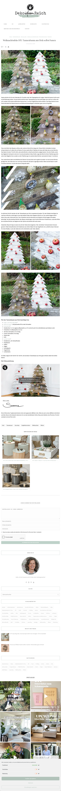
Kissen (29, 613)
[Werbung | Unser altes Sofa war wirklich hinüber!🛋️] (46, 727)
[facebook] (26, 582)
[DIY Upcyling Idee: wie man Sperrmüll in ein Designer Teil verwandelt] (16, 447)
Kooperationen (13, 666)
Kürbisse (48, 613)
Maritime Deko (5, 616)
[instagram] (28, 582)
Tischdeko (17, 622)
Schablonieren (23, 619)
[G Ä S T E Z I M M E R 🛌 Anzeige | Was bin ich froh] (15, 727)
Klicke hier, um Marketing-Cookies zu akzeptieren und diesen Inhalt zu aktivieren (30, 380)
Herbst (12, 613)
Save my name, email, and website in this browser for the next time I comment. (22, 532)
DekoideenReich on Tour (7, 610)
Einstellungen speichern (30, 787)
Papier (55, 616)
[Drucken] (9, 47)
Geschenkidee (5, 613)
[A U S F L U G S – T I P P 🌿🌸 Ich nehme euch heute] (15, 696)
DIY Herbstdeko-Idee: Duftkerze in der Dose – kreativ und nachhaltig (16, 489)
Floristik (25, 610)
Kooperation (45, 24)
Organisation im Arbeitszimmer (40, 616)
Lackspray (54, 613)
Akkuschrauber (8, 324)
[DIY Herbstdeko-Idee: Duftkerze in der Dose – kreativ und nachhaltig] (16, 475)
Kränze (42, 613)
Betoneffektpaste (44, 607)
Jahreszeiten (21, 24)
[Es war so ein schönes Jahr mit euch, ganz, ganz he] (46, 757)
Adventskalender (11, 607)
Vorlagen (36, 622)
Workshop (55, 622)
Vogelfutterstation (33, 36)
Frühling (31, 610)
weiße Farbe (7, 339)
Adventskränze (5, 663)
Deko (51, 607)
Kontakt (27, 28)
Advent (3, 607)
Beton (37, 607)
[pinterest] (31, 582)
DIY (12, 24)
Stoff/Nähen (4, 669)
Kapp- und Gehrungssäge (10, 322)
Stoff (12, 622)
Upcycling (24, 36)
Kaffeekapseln (23, 613)
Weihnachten (43, 36)
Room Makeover (14, 619)
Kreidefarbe (36, 613)
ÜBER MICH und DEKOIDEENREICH (12, 28)
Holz (10, 36)
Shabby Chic (53, 619)
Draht (20, 610)
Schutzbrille (7, 326)
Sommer (56, 666)
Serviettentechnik (45, 619)
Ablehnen (30, 783)
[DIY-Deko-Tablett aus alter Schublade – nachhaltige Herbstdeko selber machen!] (45, 447)
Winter (50, 36)
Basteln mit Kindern (29, 607)
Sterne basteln (5, 622)
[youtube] (33, 582)
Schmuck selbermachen (34, 619)
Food (32, 663)
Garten (36, 610)
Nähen (29, 616)
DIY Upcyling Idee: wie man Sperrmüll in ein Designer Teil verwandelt (16, 460)
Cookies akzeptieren (30, 778)
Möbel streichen (14, 616)
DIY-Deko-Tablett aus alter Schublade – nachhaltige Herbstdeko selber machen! (45, 460)
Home (5, 24)
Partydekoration (5, 619)
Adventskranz (20, 607)
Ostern (50, 616)
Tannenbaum (16, 36)
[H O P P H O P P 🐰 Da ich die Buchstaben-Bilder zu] (46, 696)
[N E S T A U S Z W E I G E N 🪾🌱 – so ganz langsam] (15, 757)
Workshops (33, 24)
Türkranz (23, 622)
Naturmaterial (23, 616)
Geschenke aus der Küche (45, 610)
